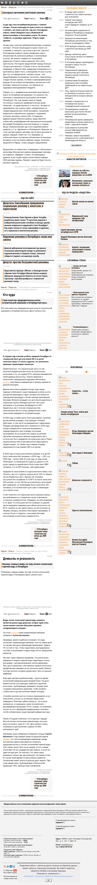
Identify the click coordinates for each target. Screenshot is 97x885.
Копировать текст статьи (26, 3)
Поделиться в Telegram (22, 3)
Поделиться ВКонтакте (2, 3)
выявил (6, 382)
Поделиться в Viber (18, 3)
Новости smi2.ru (76, 166)
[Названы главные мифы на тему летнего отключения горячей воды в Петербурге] (64, 480)
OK (48, 880)
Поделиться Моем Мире (6, 3)
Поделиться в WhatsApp (14, 3)
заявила (14, 633)
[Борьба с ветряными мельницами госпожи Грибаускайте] (64, 249)
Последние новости (76, 7)
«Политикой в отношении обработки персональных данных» (48, 876)
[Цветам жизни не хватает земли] (64, 202)
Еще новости (76, 145)
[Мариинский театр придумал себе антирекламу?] (64, 218)
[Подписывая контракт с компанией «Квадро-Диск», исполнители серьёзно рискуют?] (64, 337)
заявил (6, 739)
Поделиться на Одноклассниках (10, 3)
